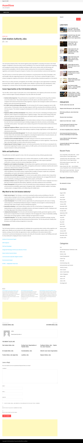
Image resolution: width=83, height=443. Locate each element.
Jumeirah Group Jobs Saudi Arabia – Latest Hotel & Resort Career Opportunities (74, 36)
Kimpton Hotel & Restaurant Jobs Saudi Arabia (70, 108)
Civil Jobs (62, 260)
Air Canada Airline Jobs (7, 351)
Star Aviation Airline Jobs (8, 345)
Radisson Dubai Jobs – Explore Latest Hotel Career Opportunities (74, 80)
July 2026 (62, 195)
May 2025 (62, 222)
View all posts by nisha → (16, 334)
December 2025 (63, 206)
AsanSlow (8, 5)
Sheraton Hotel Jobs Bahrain (66, 117)
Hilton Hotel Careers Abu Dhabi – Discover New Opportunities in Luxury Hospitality (73, 59)
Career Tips (62, 258)
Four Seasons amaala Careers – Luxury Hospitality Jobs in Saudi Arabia (74, 87)
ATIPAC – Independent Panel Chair (10, 263)
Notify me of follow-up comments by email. (12, 407)
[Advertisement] (29, 25)
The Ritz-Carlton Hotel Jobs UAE (67, 104)
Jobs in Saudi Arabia (64, 272)
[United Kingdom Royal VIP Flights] (30, 295)
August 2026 (63, 193)
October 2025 (63, 210)
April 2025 (62, 224)
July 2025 (62, 217)
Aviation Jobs (63, 254)
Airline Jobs (5, 36)
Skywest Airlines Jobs (45, 355)
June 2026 (62, 197)
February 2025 (63, 228)
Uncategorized (63, 283)
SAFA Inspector (5, 242)
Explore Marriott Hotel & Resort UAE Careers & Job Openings (73, 66)
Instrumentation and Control (66, 265)
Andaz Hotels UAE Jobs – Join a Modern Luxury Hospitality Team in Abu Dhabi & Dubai (73, 51)
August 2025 (63, 215)
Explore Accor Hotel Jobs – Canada (67, 120)
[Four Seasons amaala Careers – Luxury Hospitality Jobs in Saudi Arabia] (63, 85)
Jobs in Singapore (64, 274)
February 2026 (63, 202)
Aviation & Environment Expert (9, 239)
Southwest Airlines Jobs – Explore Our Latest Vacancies (48, 346)
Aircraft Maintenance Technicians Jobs (68, 249)
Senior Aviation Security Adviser (9, 253)
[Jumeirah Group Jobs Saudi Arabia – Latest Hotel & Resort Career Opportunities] (63, 35)
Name (3, 385)
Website (4, 397)
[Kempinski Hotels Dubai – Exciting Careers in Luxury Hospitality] (63, 71)
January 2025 (63, 231)
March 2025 (62, 226)
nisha (7, 41)
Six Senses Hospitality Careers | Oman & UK (69, 129)
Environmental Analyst (7, 260)
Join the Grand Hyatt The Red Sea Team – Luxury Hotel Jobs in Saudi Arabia (69, 125)
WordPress (21, 441)
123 (61, 247)
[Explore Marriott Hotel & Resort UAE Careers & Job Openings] (63, 64)
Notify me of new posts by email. (9, 412)
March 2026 (62, 199)
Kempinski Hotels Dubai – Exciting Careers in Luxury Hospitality (74, 73)
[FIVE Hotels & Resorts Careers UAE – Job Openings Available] (63, 42)
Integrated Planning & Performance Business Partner (14, 249)
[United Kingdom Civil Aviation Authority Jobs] (11, 295)
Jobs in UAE (62, 276)
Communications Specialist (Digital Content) (12, 256)
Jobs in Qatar (63, 269)
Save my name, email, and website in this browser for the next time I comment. (22, 403)
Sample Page (6, 12)
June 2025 (62, 219)
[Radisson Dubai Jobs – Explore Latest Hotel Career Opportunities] (63, 78)
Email (3, 391)
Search (61, 17)
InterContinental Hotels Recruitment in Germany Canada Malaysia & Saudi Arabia (69, 134)
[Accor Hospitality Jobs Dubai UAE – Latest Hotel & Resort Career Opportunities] (63, 28)
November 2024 (63, 235)
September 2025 (63, 213)
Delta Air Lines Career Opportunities (48, 351)
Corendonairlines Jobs (26, 351)
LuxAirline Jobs (25, 355)
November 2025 (63, 208)
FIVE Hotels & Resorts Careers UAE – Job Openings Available (73, 43)
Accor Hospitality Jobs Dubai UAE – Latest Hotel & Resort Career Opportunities (74, 30)
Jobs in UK (62, 278)
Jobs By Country (63, 267)
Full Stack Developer (7, 246)
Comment (4, 368)
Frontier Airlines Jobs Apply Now (10, 355)
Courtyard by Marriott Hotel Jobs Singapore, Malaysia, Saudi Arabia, (69, 144)
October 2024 (63, 237)
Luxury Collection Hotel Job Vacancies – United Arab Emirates (69, 139)
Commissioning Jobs (64, 263)
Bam (26, 441)
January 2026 (63, 204)
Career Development (64, 256)
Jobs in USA (62, 281)
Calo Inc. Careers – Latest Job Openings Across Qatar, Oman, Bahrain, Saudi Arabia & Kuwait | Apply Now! (74, 94)
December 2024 (63, 233)
